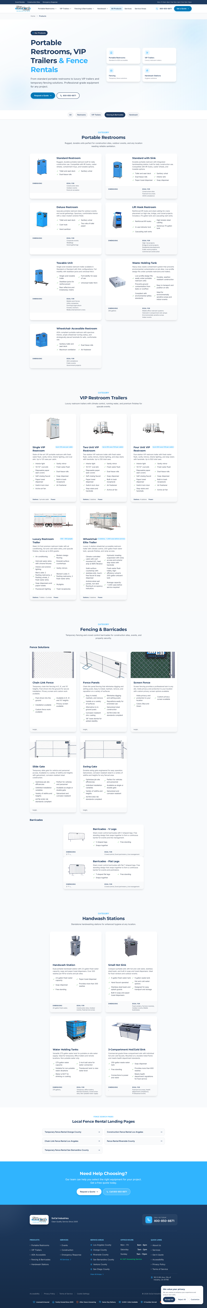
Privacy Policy (158, 1264)
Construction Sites (33, 2)
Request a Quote (41, 95)
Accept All (169, 1299)
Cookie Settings (83, 1294)
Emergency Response (50, 2)
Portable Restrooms (46, 9)
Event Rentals (20, 2)
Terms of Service (160, 1269)
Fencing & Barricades (83, 9)
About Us (156, 1245)
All (70, 115)
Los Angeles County (102, 1245)
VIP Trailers (64, 9)
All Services (64, 1259)
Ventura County (100, 1264)
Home (33, 16)
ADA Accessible (38, 1255)
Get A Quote (158, 1255)
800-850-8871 (69, 95)
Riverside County (101, 1254)
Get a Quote (181, 9)
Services (128, 9)
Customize (195, 1299)
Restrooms (81, 115)
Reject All (182, 1299)
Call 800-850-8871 (118, 1191)
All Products (116, 9)
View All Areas (96, 1274)
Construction (67, 1250)
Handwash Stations (40, 1264)
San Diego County (101, 1269)
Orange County (100, 1250)
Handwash (101, 9)
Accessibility (158, 1259)
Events (65, 1245)
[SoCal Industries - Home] (22, 9)
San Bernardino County (103, 1259)
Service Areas (140, 9)
